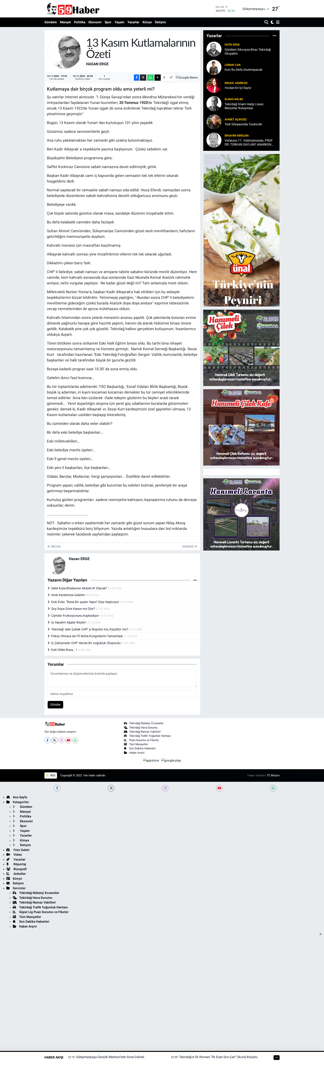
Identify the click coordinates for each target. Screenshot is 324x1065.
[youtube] (219, 788)
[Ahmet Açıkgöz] (213, 121)
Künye (147, 22)
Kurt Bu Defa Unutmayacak (243, 69)
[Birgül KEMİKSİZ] (213, 85)
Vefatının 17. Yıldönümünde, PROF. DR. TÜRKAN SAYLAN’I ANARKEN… (249, 142)
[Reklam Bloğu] (241, 230)
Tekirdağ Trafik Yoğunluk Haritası (150, 736)
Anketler (19, 874)
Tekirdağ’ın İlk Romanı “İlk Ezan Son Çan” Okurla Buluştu (218, 1057)
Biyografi (20, 869)
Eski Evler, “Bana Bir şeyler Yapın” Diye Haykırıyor (85, 602)
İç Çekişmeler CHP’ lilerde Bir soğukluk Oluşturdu (86, 643)
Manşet (65, 22)
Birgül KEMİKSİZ (236, 83)
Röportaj (19, 864)
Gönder (55, 704)
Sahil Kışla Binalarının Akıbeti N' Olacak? (79, 588)
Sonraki (188, 546)
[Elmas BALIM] (213, 103)
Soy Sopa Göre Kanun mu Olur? (73, 609)
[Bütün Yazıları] (195, 580)
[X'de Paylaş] (143, 77)
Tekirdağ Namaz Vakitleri (145, 731)
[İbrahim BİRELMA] (213, 140)
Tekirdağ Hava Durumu (143, 727)
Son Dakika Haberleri (142, 748)
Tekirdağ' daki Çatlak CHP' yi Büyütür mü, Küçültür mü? (90, 629)
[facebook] (57, 788)
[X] (54, 740)
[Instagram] (61, 740)
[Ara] (266, 22)
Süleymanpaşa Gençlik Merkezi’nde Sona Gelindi (110, 1057)
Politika (79, 22)
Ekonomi (94, 22)
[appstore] (151, 760)
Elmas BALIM (234, 99)
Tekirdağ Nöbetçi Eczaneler (146, 723)
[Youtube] (68, 740)
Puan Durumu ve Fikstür (144, 740)
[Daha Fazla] (157, 77)
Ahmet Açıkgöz (236, 119)
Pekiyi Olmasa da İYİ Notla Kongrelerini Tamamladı (87, 636)
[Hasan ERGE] (64, 51)
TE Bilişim (273, 775)
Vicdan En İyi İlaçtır (238, 88)
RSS (52, 775)
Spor (108, 22)
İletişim (160, 22)
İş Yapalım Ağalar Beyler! (69, 622)
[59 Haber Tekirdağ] (81, 9)
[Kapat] (321, 934)
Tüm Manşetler (138, 744)
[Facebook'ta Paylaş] (136, 77)
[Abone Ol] (187, 77)
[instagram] (165, 788)
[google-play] (171, 760)
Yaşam (119, 22)
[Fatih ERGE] (213, 49)
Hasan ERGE (97, 64)
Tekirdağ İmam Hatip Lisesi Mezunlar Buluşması (244, 106)
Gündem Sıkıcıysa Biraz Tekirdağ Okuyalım (248, 51)
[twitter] (111, 788)
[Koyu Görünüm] (271, 22)
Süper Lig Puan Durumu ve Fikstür (43, 912)
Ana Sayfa (20, 797)
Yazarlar (133, 22)
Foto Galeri (21, 850)
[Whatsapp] (75, 740)
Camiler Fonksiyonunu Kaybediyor (75, 615)
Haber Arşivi (137, 752)
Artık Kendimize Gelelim (68, 595)
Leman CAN (233, 65)
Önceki (55, 546)
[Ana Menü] (277, 22)
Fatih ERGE (232, 44)
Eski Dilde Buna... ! (64, 650)
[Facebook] (47, 740)
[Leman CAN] (213, 67)
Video (17, 854)
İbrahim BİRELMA (237, 135)
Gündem (50, 22)
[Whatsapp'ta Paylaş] (150, 77)
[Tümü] (274, 36)
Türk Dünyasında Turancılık (243, 124)
